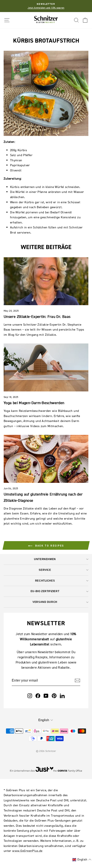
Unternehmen (45, 559)
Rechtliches (45, 580)
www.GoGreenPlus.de (27, 851)
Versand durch (45, 601)
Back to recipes (49, 545)
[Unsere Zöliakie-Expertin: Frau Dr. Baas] (46, 281)
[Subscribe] (77, 680)
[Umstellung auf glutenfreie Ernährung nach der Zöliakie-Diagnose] (46, 459)
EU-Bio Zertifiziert (45, 591)
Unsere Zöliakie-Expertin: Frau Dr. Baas (37, 316)
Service (45, 569)
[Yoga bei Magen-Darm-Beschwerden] (46, 367)
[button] (82, 859)
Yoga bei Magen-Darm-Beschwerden (34, 402)
